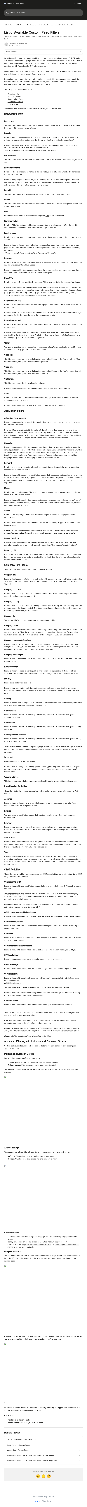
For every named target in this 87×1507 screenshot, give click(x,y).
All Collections (9, 25)
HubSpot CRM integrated (60, 987)
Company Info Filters (15, 99)
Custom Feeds (43, 25)
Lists (71, 635)
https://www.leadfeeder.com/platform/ (60, 140)
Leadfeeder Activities (15, 102)
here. (33, 761)
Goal (47, 216)
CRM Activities (13, 104)
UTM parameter (16, 430)
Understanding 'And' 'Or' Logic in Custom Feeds (26, 1422)
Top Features (31, 25)
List (53, 620)
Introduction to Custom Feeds (19, 1420)
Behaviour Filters (14, 94)
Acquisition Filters (14, 97)
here (29, 683)
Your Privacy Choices (45, 1501)
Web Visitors (20, 25)
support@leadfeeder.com (31, 1410)
